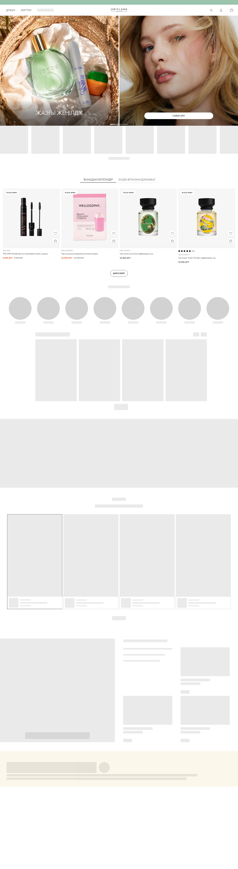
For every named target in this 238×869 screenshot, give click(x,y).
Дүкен (10, 10)
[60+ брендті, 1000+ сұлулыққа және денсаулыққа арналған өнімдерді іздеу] (211, 10)
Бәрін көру (119, 273)
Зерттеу (26, 10)
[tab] (98, 179)
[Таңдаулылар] (55, 233)
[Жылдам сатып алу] (55, 241)
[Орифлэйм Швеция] (119, 10)
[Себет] (232, 10)
